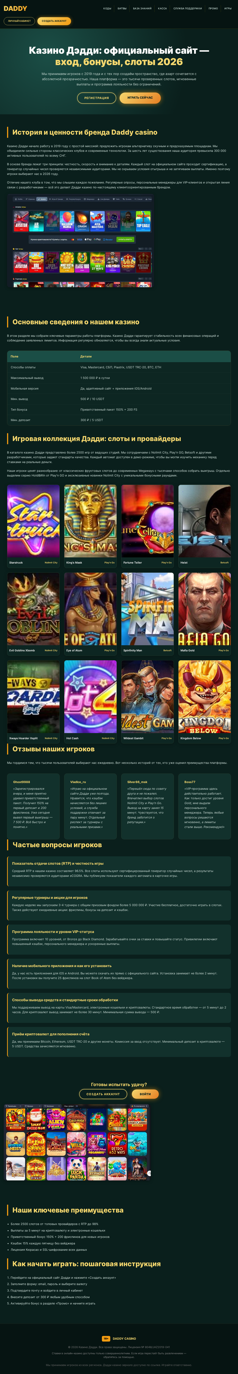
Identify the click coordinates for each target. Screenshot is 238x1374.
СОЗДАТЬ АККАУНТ (54, 21)
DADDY (15, 8)
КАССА (162, 8)
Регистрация (96, 98)
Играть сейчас (140, 97)
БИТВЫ (122, 8)
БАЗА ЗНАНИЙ (142, 8)
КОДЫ (107, 8)
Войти (145, 1094)
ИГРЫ (227, 8)
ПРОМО (213, 8)
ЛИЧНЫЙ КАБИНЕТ (19, 21)
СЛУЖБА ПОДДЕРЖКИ (187, 8)
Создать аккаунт (103, 1094)
